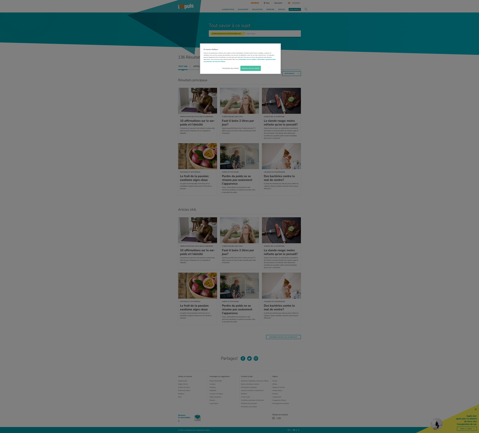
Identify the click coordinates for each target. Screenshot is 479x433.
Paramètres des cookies (230, 68)
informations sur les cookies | (248, 59)
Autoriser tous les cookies (250, 68)
